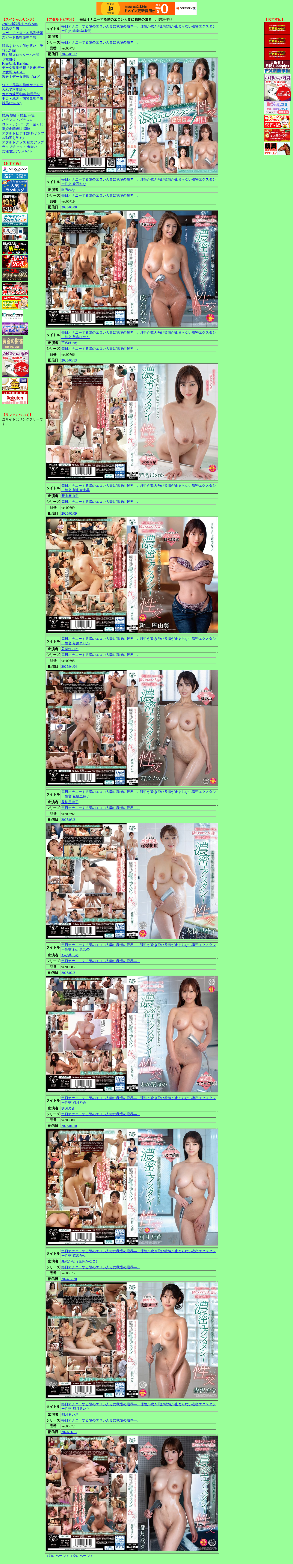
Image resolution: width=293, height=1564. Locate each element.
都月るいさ (70, 1414)
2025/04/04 (69, 666)
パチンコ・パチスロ (17, 120)
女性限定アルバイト (17, 151)
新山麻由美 (70, 496)
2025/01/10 (69, 1126)
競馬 (5, 115)
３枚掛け (9, 59)
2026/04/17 (69, 54)
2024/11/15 (69, 1432)
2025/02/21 (69, 973)
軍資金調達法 (12, 129)
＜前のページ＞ (57, 1556)
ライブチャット (14, 147)
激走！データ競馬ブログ (21, 76)
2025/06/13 (69, 360)
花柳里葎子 (70, 802)
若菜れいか (70, 649)
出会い (32, 147)
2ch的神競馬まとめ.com (20, 24)
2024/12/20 (69, 1279)
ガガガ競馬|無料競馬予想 (21, 94)
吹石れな (68, 189)
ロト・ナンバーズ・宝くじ (22, 124)
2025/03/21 (69, 819)
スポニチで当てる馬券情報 (22, 33)
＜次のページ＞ (81, 1556)
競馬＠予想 (10, 28)
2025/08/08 (69, 207)
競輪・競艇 (18, 115)
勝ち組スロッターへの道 (21, 55)
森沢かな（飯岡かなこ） (80, 1261)
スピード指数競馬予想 (19, 37)
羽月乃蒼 (68, 1108)
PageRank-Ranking (15, 63)
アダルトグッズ (14, 142)
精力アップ (35, 142)
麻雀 (31, 115)
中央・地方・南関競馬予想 (22, 98)
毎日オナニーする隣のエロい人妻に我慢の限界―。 (100, 42)
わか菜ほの (70, 955)
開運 (26, 129)
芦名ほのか (70, 343)
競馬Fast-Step (11, 103)
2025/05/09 (69, 513)
